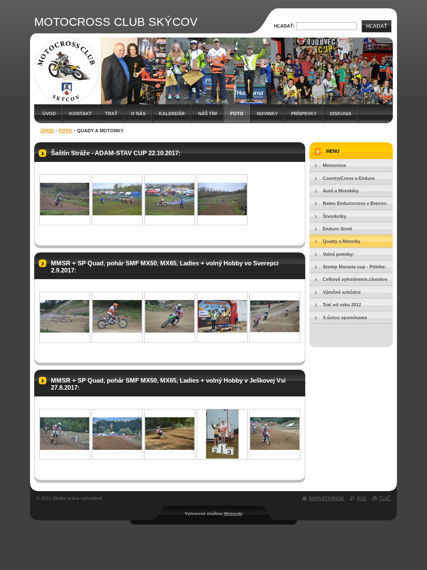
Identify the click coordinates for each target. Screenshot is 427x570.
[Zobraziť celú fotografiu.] (64, 214)
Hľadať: (284, 25)
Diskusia (341, 113)
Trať (111, 113)
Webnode (233, 513)
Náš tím (207, 113)
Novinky (267, 113)
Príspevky (303, 113)
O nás (138, 113)
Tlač (385, 498)
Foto (237, 113)
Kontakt (80, 113)
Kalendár (172, 113)
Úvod (49, 113)
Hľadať (376, 26)
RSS (361, 498)
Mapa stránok (326, 498)
